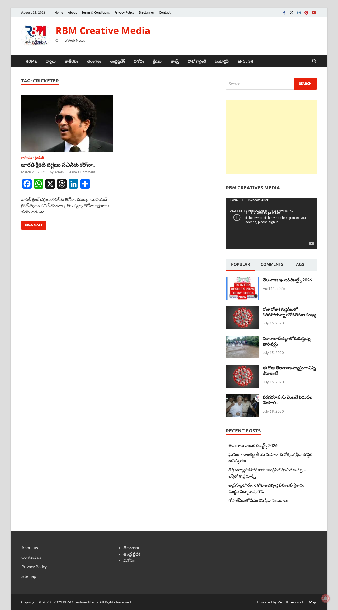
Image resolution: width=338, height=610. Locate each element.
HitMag (310, 602)
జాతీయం (71, 61)
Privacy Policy (124, 13)
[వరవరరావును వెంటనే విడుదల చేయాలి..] (242, 397)
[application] (271, 223)
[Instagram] (299, 12)
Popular (240, 264)
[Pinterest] (306, 12)
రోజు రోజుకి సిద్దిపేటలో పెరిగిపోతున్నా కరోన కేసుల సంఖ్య (289, 311)
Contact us (31, 557)
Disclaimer (146, 13)
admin (59, 172)
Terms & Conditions (96, 13)
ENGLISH (245, 61)
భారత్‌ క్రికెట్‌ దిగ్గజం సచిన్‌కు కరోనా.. (58, 164)
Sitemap (28, 576)
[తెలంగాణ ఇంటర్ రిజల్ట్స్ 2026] (242, 280)
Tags (299, 264)
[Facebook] (284, 12)
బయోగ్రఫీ (222, 61)
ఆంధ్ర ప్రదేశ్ (132, 553)
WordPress (287, 602)
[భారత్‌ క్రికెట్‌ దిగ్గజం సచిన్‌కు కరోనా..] (67, 123)
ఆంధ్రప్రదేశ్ (117, 61)
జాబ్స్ (175, 61)
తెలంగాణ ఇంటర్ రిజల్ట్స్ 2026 (287, 279)
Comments (272, 264)
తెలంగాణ (94, 61)
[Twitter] (291, 12)
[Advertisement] (271, 137)
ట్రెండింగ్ (39, 158)
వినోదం (139, 61)
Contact (165, 13)
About (72, 13)
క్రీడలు (157, 61)
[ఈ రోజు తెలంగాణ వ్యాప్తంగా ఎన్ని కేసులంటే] (242, 368)
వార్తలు (51, 61)
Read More (32, 224)
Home (58, 13)
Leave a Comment (81, 172)
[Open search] (314, 61)
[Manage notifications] (325, 598)
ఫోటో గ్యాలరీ (197, 61)
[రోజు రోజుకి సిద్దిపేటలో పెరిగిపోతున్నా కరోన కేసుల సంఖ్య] (242, 309)
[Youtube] (314, 12)
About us (29, 547)
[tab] (240, 265)
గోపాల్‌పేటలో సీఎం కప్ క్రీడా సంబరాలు (258, 500)
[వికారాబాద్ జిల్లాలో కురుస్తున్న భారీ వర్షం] (242, 338)
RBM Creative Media (103, 30)
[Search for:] (271, 84)
